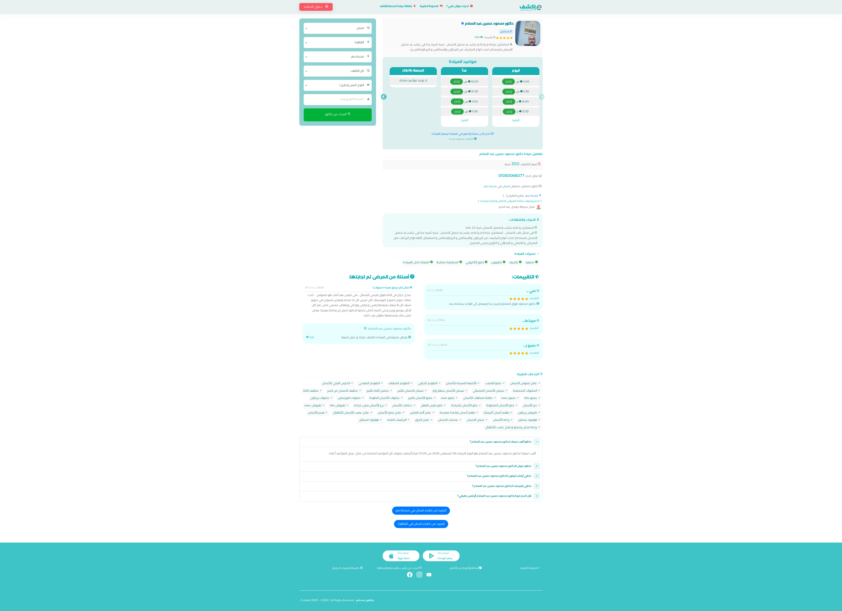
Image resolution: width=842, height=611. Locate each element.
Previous (541, 97)
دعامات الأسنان (402, 406)
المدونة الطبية (429, 6)
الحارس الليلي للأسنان (336, 383)
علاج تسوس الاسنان (524, 383)
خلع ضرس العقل (432, 406)
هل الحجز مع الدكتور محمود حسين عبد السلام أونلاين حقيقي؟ (494, 496)
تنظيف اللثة (311, 391)
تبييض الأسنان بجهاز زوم (448, 391)
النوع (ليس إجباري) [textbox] (351, 85)
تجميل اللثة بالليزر (377, 391)
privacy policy (365, 600)
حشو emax (448, 398)
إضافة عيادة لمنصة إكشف (396, 6)
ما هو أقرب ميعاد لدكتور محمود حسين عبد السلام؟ (500, 442)
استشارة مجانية (447, 263)
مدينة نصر (490, 186)
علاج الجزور (422, 420)
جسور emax (508, 398)
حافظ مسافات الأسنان (478, 398)
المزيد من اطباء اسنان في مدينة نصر (421, 511)
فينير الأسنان (316, 413)
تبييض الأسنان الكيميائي (489, 391)
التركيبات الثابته (397, 420)
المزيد (515, 120)
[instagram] (421, 575)
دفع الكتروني (475, 263)
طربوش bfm (338, 406)
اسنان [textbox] (360, 28)
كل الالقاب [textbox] (357, 71)
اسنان (506, 186)
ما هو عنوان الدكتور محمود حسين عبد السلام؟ (503, 466)
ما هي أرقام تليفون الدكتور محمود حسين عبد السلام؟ (499, 476)
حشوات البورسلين (349, 398)
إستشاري (505, 32)
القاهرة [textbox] (359, 42)
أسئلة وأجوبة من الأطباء (464, 568)
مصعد (530, 263)
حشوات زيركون (320, 398)
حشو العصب (493, 383)
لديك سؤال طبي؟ (457, 6)
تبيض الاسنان (476, 420)
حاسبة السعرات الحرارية (346, 568)
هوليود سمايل (528, 420)
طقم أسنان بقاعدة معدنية (458, 413)
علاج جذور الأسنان (390, 413)
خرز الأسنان (530, 406)
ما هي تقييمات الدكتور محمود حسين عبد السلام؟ (501, 486)
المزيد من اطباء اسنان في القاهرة (421, 524)
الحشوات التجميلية (525, 391)
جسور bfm (531, 398)
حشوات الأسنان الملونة (384, 398)
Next (383, 97)
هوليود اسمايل (369, 420)
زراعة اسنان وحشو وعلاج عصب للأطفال (511, 427)
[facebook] (411, 575)
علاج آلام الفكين (421, 413)
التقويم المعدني (369, 383)
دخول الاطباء (313, 7)
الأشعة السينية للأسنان (461, 383)
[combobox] (335, 28)
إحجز (508, 81)
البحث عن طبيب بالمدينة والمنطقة (398, 568)
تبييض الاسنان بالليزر (410, 391)
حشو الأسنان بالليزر (420, 398)
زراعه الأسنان (501, 420)
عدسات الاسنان (448, 420)
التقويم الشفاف (399, 383)
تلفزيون (497, 263)
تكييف (514, 263)
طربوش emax (313, 406)
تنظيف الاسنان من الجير (343, 391)
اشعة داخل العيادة (416, 263)
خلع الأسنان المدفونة (500, 406)
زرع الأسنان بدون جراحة (369, 406)
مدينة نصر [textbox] (357, 57)
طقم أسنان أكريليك (496, 413)
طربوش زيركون (528, 413)
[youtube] (430, 575)
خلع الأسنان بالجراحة (464, 406)
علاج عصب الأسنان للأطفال (351, 413)
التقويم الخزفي (428, 383)
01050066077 (511, 176)
